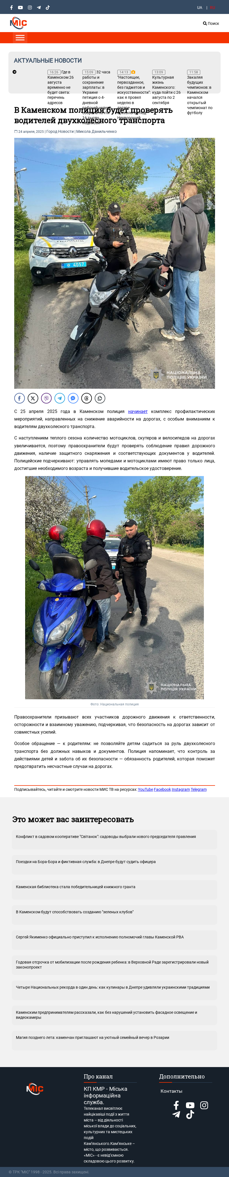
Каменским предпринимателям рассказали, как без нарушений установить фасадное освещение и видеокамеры (106, 1015)
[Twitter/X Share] (33, 398)
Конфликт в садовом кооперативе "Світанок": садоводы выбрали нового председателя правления (106, 836)
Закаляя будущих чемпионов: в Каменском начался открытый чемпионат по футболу (200, 92)
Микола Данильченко (96, 131)
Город (51, 131)
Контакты (171, 1091)
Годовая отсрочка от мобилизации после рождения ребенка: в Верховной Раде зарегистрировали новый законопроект (112, 964)
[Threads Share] (86, 398)
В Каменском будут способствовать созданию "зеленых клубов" (74, 912)
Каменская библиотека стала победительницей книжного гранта (75, 887)
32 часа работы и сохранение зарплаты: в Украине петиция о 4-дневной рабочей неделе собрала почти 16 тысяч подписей (96, 97)
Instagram (181, 789)
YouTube (145, 789)
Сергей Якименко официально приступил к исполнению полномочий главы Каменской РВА (100, 937)
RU (212, 7)
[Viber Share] (46, 398)
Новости (66, 131)
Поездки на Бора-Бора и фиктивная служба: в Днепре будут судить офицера (86, 861)
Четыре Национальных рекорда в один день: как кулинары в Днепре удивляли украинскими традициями (113, 987)
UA (199, 7)
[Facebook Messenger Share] (73, 398)
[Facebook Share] (19, 398)
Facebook (162, 789)
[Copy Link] (100, 398)
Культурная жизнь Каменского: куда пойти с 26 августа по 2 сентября (166, 87)
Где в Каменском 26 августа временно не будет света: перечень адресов (60, 87)
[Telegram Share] (59, 398)
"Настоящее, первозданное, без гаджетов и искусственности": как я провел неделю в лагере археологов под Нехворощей (132, 95)
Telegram (199, 789)
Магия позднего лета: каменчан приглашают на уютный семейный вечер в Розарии (92, 1037)
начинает (138, 411)
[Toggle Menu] (20, 37)
